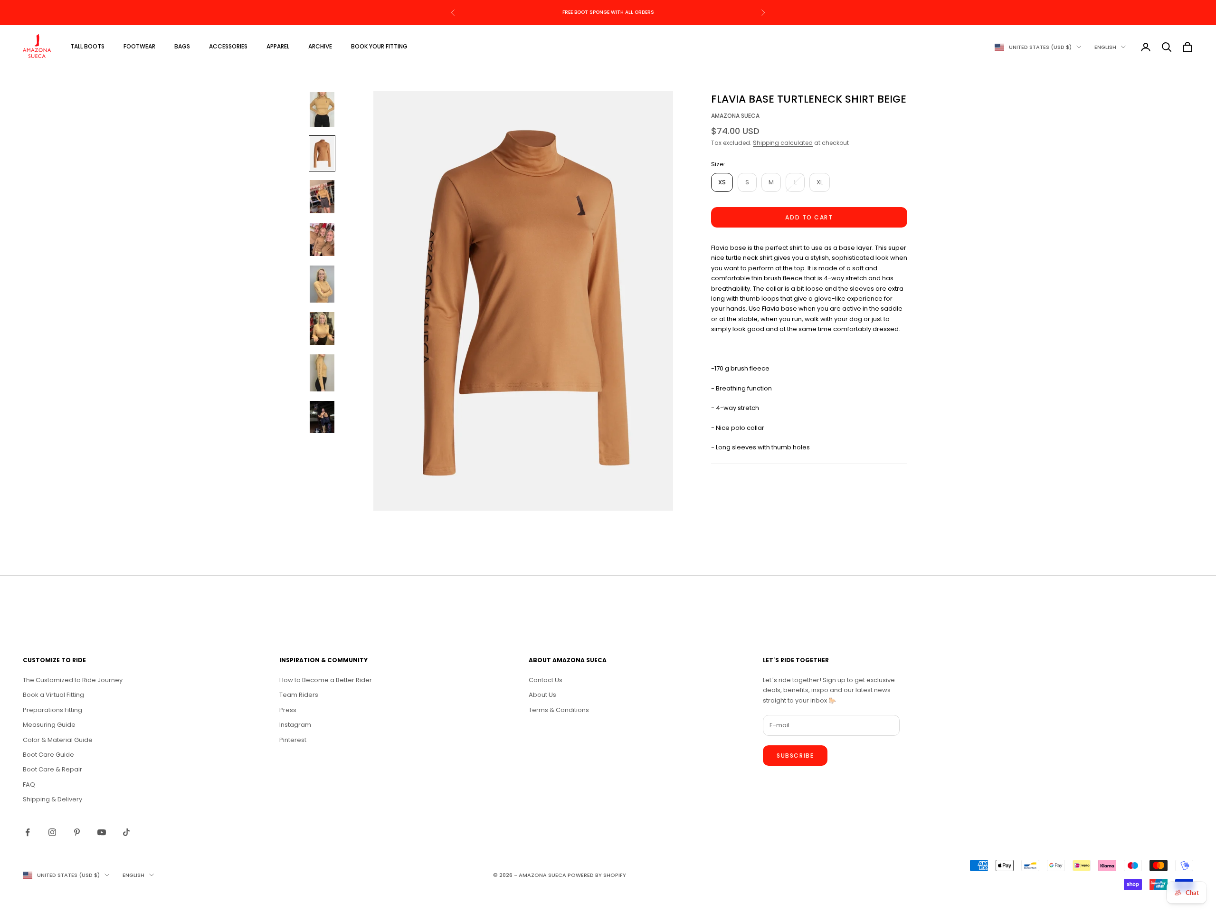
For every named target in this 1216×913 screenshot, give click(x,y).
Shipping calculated (783, 143)
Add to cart (809, 217)
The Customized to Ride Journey (73, 680)
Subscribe (795, 755)
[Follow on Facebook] (27, 832)
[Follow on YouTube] (101, 832)
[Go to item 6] (322, 328)
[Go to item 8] (322, 418)
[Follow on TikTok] (126, 832)
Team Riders (298, 694)
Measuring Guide (49, 724)
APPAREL (277, 46)
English (1105, 47)
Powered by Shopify (597, 875)
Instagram (295, 724)
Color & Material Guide (58, 739)
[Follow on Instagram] (52, 832)
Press (287, 709)
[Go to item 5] (322, 284)
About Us (542, 694)
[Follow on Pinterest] (77, 832)
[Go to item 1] (322, 109)
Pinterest (292, 739)
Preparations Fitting (52, 709)
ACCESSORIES (228, 46)
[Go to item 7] (322, 372)
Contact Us (545, 680)
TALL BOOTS (87, 46)
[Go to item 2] (322, 153)
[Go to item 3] (322, 196)
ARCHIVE (320, 46)
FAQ (29, 784)
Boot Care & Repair (52, 769)
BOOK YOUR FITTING (379, 46)
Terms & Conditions (559, 709)
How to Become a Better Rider (325, 680)
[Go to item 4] (322, 239)
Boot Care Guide (48, 754)
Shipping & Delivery (52, 799)
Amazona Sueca (735, 116)
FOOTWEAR (139, 46)
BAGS (182, 46)
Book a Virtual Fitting (53, 694)
